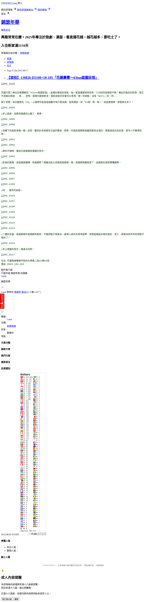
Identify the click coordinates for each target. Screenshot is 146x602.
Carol (3, 276)
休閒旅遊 (24, 53)
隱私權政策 (89, 565)
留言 (24, 292)
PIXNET (51, 565)
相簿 (9, 59)
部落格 (10, 62)
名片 (9, 65)
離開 (16, 599)
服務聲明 (100, 565)
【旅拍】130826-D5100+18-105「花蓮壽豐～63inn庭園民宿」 (53, 77)
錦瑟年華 (10, 22)
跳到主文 (5, 30)
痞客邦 (17, 292)
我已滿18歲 (7, 599)
